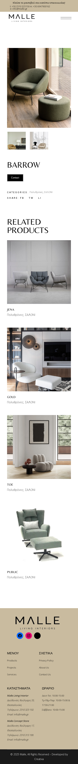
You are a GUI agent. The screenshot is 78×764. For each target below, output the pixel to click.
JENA (10, 309)
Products (12, 660)
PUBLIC (12, 572)
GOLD (11, 397)
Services (11, 674)
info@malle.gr (21, 714)
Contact (15, 177)
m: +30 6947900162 (40, 6)
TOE (10, 484)
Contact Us (45, 674)
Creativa (39, 759)
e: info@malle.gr (18, 8)
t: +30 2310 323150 (19, 6)
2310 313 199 (26, 735)
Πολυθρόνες (36, 192)
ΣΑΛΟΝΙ (48, 192)
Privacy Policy (46, 660)
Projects (11, 667)
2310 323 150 (26, 709)
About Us (44, 667)
